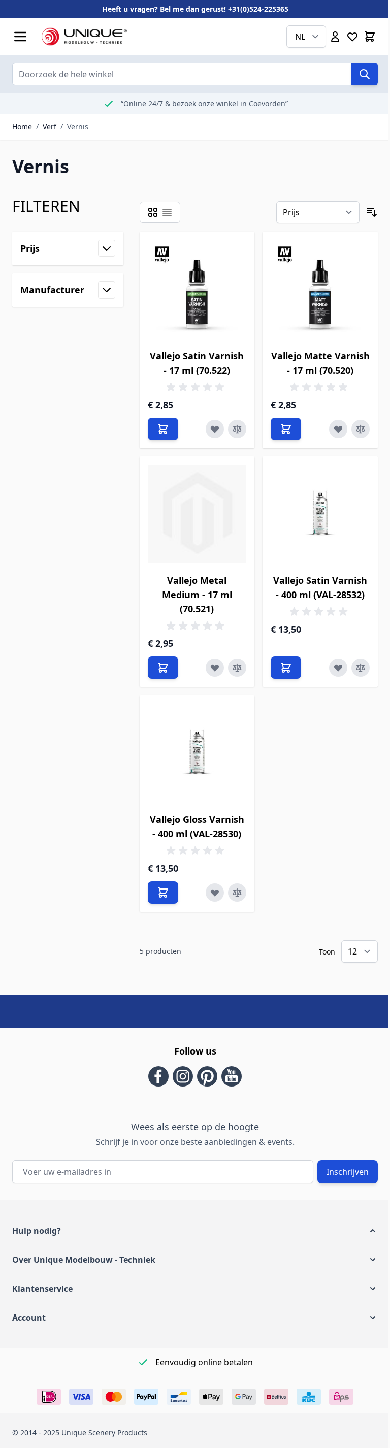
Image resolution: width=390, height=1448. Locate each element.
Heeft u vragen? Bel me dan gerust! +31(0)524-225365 (195, 9)
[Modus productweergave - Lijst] (167, 212)
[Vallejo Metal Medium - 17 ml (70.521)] (197, 514)
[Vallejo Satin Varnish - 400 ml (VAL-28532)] (320, 514)
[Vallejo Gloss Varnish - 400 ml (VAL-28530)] (197, 752)
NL (300, 36)
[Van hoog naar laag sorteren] (372, 212)
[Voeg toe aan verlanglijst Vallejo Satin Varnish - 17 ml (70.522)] (215, 429)
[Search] (364, 74)
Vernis (77, 126)
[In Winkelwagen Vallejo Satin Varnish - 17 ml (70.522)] (163, 429)
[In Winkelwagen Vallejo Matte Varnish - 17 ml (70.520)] (286, 429)
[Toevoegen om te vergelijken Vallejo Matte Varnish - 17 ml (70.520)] (360, 429)
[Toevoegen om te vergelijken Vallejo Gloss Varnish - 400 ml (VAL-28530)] (237, 892)
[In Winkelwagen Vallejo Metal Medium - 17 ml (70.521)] (163, 667)
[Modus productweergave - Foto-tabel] (153, 212)
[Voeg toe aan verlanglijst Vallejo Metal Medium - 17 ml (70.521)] (215, 668)
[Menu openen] (20, 36)
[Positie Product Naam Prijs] (318, 212)
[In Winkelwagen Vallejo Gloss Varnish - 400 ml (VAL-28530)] (163, 892)
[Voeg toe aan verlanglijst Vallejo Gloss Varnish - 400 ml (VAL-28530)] (215, 892)
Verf (49, 126)
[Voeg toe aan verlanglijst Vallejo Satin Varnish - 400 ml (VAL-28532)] (338, 668)
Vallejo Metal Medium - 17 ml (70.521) (197, 594)
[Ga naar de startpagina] (149, 36)
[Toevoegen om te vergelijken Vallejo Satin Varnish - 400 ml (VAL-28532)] (360, 668)
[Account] (335, 36)
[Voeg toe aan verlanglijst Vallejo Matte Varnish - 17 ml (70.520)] (338, 429)
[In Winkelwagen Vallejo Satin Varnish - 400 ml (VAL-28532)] (286, 667)
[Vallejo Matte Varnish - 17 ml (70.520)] (320, 289)
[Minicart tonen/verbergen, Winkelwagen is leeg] (370, 36)
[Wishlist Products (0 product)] (352, 36)
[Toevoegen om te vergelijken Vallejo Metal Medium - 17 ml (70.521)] (237, 668)
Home (22, 126)
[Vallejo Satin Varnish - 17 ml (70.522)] (197, 289)
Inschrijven (348, 1171)
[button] (195, 1230)
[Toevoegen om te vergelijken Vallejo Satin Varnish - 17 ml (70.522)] (237, 429)
